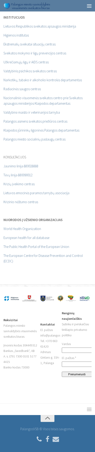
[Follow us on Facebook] (47, 439)
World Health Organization (22, 229)
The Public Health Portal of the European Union (36, 246)
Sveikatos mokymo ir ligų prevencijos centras (34, 53)
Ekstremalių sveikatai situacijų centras (29, 44)
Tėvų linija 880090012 (18, 175)
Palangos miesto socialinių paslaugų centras (34, 139)
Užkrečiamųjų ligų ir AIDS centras (26, 62)
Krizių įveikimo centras (19, 184)
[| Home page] (34, 6)
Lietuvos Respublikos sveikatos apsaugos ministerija (39, 26)
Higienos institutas (16, 35)
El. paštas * (69, 358)
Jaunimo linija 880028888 (20, 166)
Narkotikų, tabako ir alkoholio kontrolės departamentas (42, 80)
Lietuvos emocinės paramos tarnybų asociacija (36, 193)
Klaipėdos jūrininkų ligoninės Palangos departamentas (41, 130)
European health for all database (26, 238)
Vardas (66, 344)
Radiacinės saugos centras (22, 89)
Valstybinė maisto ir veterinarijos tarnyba (31, 112)
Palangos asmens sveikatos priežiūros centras (35, 121)
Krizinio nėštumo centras (20, 202)
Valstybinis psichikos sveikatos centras (30, 71)
